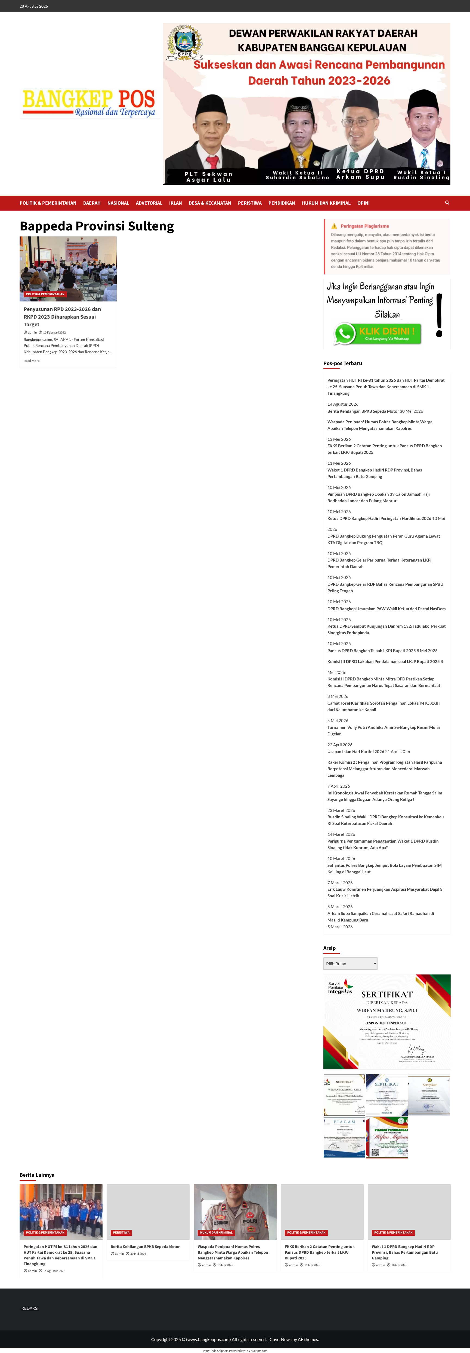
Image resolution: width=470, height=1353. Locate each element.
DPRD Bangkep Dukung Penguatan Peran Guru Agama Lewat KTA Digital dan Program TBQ (383, 539)
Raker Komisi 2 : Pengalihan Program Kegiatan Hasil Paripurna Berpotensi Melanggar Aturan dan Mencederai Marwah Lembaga (384, 769)
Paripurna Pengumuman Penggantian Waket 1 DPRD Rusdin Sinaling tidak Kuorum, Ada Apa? (383, 844)
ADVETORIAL (149, 203)
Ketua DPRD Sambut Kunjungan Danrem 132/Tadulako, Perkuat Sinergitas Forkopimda (386, 629)
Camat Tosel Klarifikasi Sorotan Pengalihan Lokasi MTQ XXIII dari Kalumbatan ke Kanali (383, 706)
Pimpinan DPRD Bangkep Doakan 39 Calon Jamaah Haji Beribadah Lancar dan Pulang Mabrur (378, 497)
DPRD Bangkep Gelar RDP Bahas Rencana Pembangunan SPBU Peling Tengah (385, 587)
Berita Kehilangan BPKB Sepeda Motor (363, 411)
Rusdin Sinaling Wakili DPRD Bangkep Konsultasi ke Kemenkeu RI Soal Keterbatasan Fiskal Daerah (385, 820)
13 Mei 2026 (225, 1265)
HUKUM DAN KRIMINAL (326, 203)
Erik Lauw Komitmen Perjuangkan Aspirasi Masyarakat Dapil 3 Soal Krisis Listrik (385, 892)
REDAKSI (30, 1308)
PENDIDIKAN (281, 203)
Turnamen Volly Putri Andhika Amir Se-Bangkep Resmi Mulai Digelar (383, 730)
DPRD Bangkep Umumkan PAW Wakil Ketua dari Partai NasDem (386, 608)
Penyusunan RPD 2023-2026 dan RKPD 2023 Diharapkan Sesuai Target (62, 317)
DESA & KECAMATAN (210, 203)
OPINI (363, 203)
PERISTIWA (250, 203)
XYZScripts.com (257, 1350)
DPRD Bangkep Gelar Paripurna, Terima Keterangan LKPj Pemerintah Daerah (379, 563)
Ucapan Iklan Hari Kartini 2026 (355, 751)
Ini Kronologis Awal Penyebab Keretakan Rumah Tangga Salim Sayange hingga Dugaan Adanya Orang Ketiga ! (384, 796)
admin (32, 332)
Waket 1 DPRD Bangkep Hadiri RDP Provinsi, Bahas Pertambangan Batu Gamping (374, 473)
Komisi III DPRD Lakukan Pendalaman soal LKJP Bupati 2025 (383, 661)
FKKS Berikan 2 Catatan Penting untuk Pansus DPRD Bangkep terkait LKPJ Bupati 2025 (384, 449)
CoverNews (281, 1339)
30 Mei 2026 (138, 1254)
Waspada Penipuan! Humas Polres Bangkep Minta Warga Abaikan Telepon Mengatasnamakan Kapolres (379, 425)
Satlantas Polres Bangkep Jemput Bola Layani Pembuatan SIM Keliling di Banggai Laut (384, 868)
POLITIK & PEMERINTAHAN (48, 203)
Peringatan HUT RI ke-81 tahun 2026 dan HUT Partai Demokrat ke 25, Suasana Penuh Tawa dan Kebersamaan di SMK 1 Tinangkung (386, 387)
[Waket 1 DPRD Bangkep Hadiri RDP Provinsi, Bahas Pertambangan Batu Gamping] (409, 1212)
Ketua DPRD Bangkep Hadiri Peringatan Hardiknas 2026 (379, 518)
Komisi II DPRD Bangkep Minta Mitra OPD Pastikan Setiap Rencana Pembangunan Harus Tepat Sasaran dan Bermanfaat (383, 682)
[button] (447, 203)
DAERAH (92, 203)
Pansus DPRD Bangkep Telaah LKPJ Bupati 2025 (371, 650)
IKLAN (175, 203)
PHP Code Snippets (215, 1350)
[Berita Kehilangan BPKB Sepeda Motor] (148, 1212)
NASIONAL (118, 203)
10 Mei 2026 (399, 1265)
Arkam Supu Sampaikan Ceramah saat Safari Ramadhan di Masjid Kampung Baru (380, 916)
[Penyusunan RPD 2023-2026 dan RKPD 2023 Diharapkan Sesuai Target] (68, 268)
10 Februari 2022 (54, 332)
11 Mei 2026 (312, 1265)
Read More (31, 361)
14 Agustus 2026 (54, 1271)
